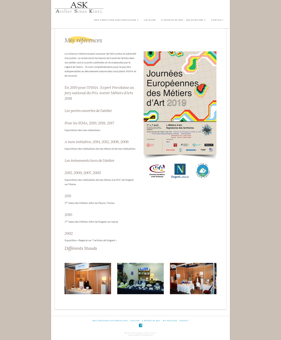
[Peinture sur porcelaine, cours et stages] (79, 7)
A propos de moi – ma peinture (183, 17)
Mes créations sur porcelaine (116, 17)
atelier (107, 110)
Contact (217, 20)
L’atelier (150, 20)
